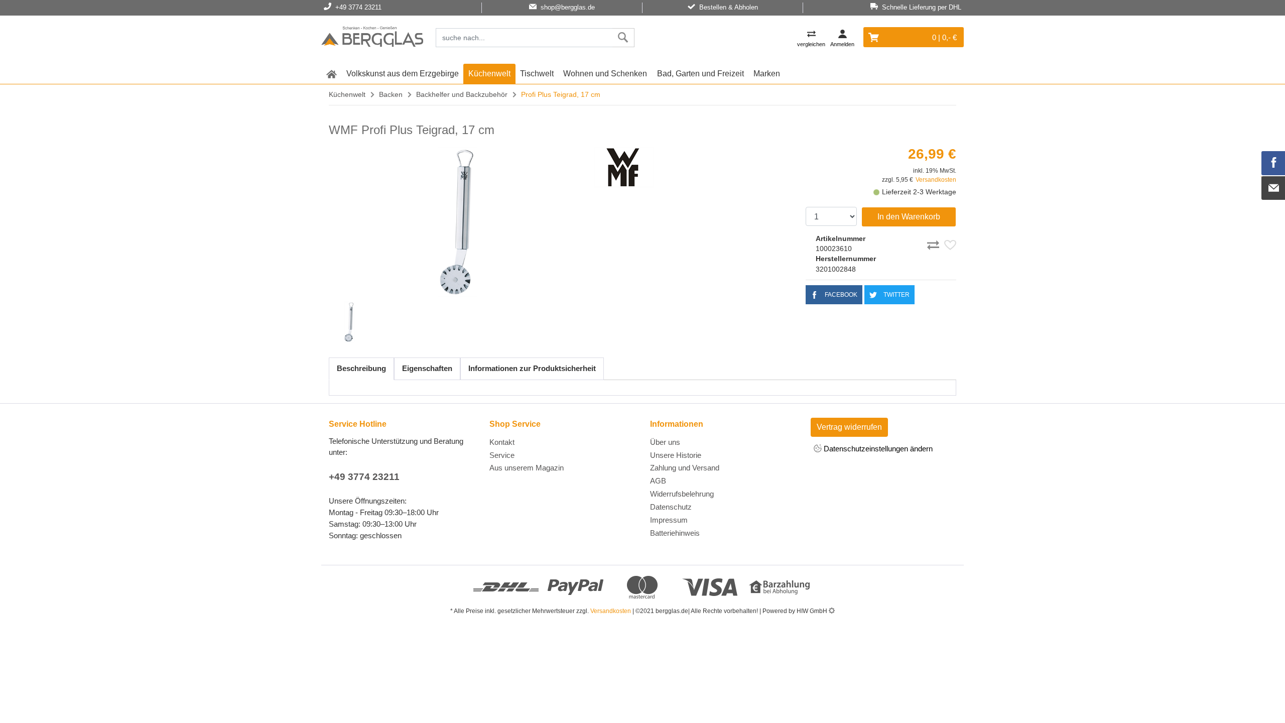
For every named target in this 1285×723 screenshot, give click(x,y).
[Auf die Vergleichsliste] (934, 243)
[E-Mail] (1273, 188)
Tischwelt (537, 73)
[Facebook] (1273, 163)
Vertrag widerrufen (849, 427)
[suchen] (623, 37)
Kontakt (502, 442)
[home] (331, 74)
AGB (658, 480)
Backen (391, 94)
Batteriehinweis (675, 533)
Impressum (669, 520)
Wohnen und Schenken (605, 73)
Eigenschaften (427, 368)
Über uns (665, 442)
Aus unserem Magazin (526, 467)
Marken (766, 73)
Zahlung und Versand (684, 467)
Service (502, 455)
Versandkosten (936, 179)
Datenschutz (671, 507)
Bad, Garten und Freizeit (700, 73)
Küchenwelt (489, 73)
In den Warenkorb (908, 216)
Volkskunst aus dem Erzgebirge (402, 73)
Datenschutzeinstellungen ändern (877, 448)
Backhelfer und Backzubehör (461, 94)
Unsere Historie (675, 455)
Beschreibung (361, 368)
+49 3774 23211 (364, 476)
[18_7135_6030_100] (457, 222)
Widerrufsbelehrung (682, 494)
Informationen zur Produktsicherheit (532, 368)
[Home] (372, 38)
